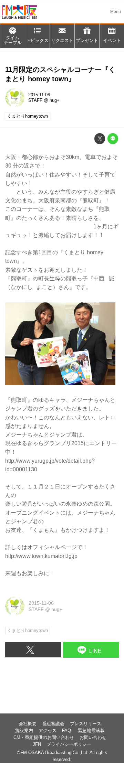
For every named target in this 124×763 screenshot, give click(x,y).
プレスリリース (85, 723)
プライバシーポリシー (68, 744)
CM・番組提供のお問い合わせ (43, 737)
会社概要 (28, 723)
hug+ (55, 100)
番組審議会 (53, 723)
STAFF (35, 100)
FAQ (67, 730)
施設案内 (24, 730)
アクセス (47, 730)
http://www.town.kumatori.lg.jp (41, 556)
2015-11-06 (39, 95)
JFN (37, 744)
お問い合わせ (93, 737)
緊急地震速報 (91, 730)
